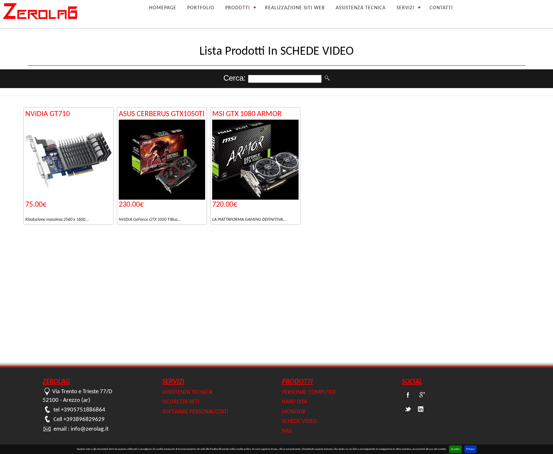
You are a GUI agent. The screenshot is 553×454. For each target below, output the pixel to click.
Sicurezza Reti (181, 402)
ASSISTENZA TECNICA (361, 8)
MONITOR (294, 412)
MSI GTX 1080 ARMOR (247, 114)
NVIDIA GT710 (47, 114)
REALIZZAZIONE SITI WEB (295, 8)
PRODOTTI (237, 8)
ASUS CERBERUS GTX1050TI (161, 114)
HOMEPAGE (162, 8)
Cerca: (235, 78)
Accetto (455, 449)
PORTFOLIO (200, 8)
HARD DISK (294, 402)
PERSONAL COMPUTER (309, 392)
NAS (287, 431)
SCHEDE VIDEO (299, 421)
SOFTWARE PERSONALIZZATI (195, 412)
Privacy (470, 449)
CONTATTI (441, 8)
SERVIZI (405, 8)
